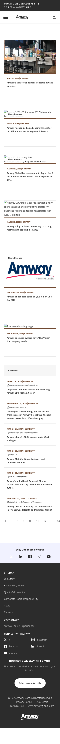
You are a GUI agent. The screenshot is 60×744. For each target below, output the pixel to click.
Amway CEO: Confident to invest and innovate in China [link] (26, 461)
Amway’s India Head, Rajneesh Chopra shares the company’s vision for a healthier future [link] (29, 484)
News (7, 605)
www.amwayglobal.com (41, 705)
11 (37, 521)
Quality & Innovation (15, 592)
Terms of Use (17, 705)
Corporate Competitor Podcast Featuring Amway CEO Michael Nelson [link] (28, 391)
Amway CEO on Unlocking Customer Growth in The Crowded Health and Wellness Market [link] (29, 508)
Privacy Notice (24, 701)
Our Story (9, 578)
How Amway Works (14, 585)
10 (30, 521)
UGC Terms (42, 701)
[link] (11, 556)
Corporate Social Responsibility (21, 598)
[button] (20, 5)
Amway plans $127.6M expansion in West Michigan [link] (28, 439)
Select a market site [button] (17, 7)
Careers (8, 612)
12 (45, 521)
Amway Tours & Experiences (19, 625)
